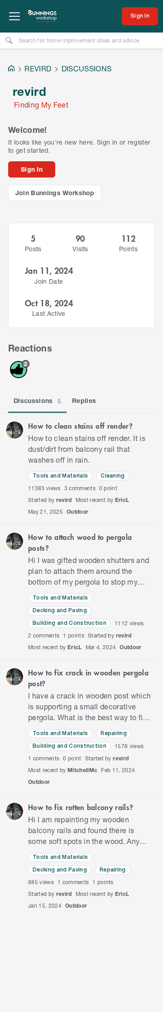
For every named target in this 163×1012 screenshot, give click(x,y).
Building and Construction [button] (69, 623)
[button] (14, 430)
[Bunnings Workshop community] (42, 16)
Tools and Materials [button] (60, 475)
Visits (80, 249)
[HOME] (11, 69)
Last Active (49, 313)
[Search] (9, 40)
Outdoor (77, 511)
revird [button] (64, 500)
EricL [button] (122, 500)
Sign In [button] (32, 169)
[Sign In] (140, 16)
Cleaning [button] (113, 475)
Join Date (48, 281)
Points (128, 249)
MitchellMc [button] (82, 770)
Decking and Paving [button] (60, 610)
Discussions (37, 401)
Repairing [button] (114, 733)
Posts (33, 249)
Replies (84, 400)
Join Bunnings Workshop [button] (55, 193)
